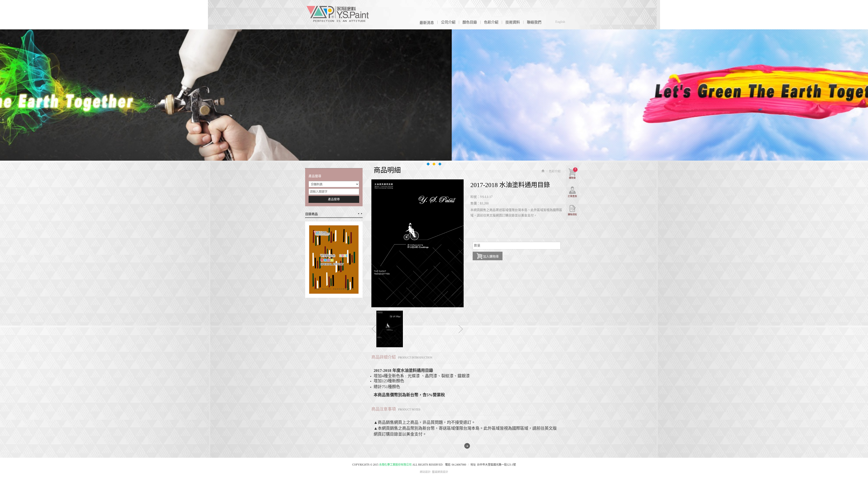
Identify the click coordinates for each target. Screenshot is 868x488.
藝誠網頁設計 (440, 472)
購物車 (572, 173)
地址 (473, 464)
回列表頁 (467, 446)
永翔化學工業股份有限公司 (338, 15)
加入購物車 (491, 256)
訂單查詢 (572, 196)
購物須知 (572, 214)
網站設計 (425, 472)
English (560, 21)
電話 (448, 464)
